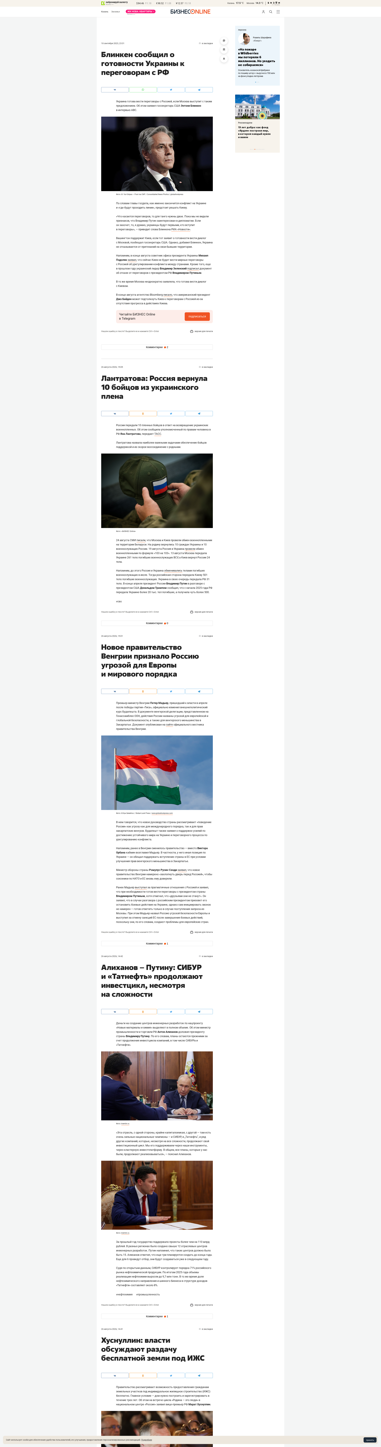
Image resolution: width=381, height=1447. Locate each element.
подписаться (197, 316)
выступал (141, 887)
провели (190, 548)
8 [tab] (260, 149)
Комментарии (157, 347)
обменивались (173, 570)
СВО (119, 601)
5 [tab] (256, 149)
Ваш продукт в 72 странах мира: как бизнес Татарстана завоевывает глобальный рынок (256, 132)
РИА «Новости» (180, 229)
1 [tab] (255, 82)
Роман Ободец (260, 37)
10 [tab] (263, 149)
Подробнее (146, 1440)
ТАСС (157, 433)
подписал (193, 268)
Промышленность (148, 1294)
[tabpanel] (257, 53)
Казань (231, 3)
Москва (250, 3)
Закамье (115, 11)
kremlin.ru (125, 1124)
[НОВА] (141, 12)
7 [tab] (259, 149)
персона (242, 30)
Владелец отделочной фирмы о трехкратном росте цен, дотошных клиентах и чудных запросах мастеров (257, 69)
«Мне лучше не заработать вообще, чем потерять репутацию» (256, 55)
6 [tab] (257, 149)
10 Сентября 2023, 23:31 (112, 43)
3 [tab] (258, 82)
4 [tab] (254, 149)
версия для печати (203, 331)
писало (167, 294)
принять (370, 1440)
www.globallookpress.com (162, 813)
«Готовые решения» (262, 40)
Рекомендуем (245, 123)
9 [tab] (262, 149)
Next (276, 82)
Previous (239, 82)
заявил (132, 259)
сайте (169, 724)
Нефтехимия (124, 1294)
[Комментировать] (224, 41)
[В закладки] (224, 50)
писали (141, 540)
